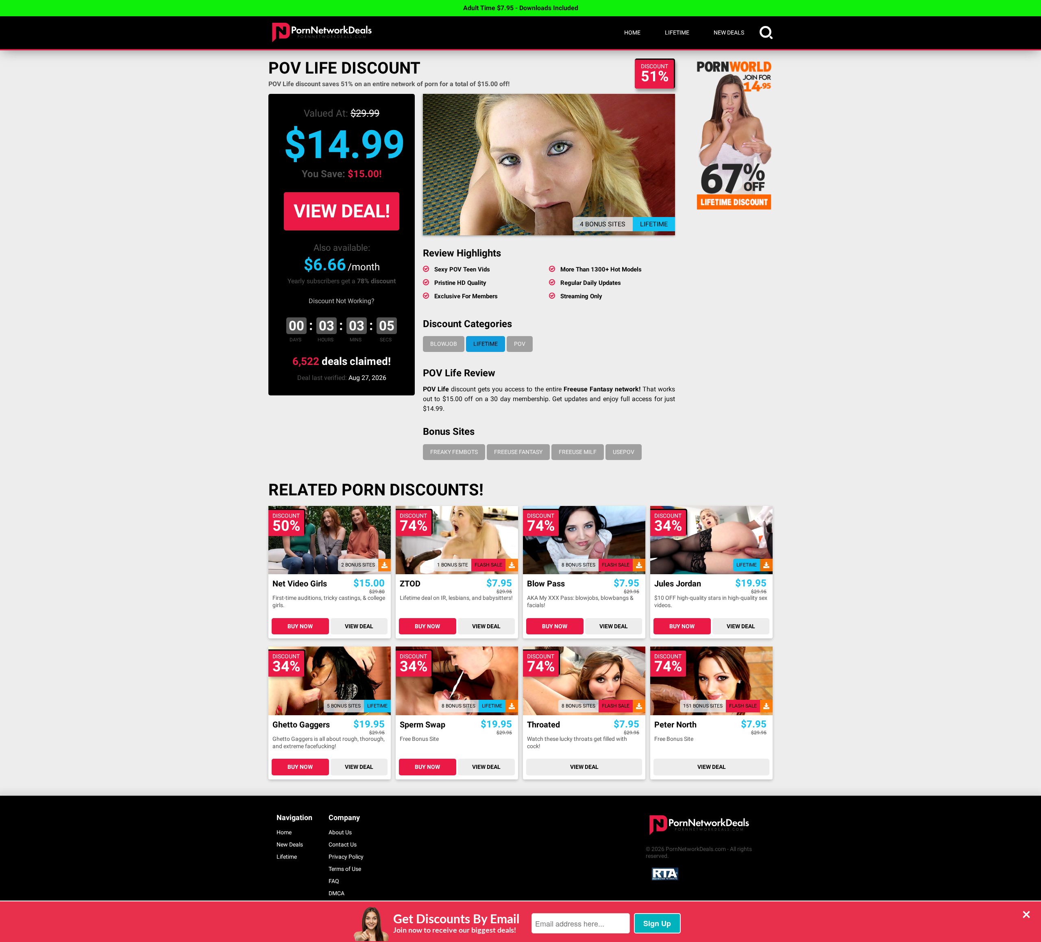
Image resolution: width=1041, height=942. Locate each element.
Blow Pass (546, 583)
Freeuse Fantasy (518, 452)
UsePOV (623, 452)
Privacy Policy (346, 856)
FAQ (334, 881)
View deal (359, 626)
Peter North (675, 724)
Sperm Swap (422, 724)
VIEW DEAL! (342, 211)
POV (519, 344)
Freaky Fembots (454, 452)
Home (632, 32)
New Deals (729, 32)
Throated (543, 724)
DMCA (336, 893)
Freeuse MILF (578, 452)
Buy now (300, 626)
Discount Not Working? (342, 301)
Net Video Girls (299, 583)
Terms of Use (345, 869)
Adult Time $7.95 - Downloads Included (520, 8)
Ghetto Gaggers (301, 724)
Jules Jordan (677, 583)
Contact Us (343, 844)
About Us (340, 832)
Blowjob (443, 344)
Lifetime (677, 32)
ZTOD (410, 583)
